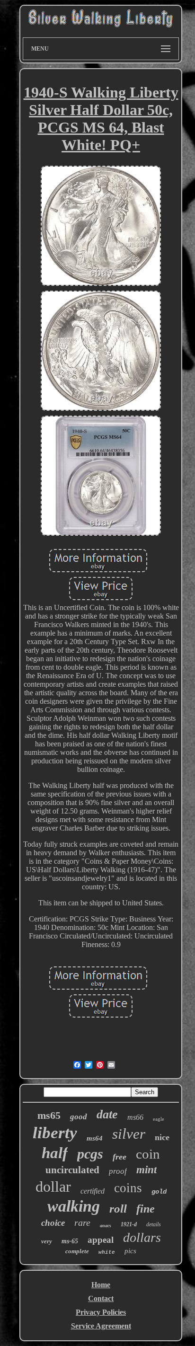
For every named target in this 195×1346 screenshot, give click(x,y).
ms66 (135, 1117)
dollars (142, 1237)
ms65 (49, 1115)
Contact (101, 1298)
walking (73, 1206)
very (46, 1241)
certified (92, 1191)
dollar (53, 1186)
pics (130, 1251)
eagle (158, 1119)
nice (162, 1137)
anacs (105, 1225)
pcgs (90, 1153)
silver (128, 1133)
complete (77, 1251)
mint (146, 1170)
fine (145, 1209)
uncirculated (72, 1170)
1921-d (129, 1224)
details (153, 1224)
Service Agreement (101, 1326)
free (119, 1156)
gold (159, 1191)
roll (118, 1208)
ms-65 (70, 1241)
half (55, 1152)
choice (53, 1223)
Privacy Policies (101, 1312)
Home (100, 1285)
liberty (55, 1133)
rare (82, 1222)
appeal (101, 1240)
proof (118, 1171)
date (107, 1114)
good (78, 1116)
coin (148, 1153)
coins (128, 1188)
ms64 (95, 1138)
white (106, 1252)
